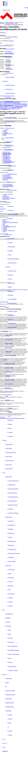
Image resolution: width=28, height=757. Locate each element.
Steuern (6, 2)
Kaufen (4, 220)
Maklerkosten (6, 178)
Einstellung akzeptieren (5, 418)
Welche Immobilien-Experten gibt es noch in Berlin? (12, 120)
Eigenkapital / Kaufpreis (8, 185)
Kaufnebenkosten (6, 174)
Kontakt (1, 206)
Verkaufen (5, 230)
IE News (25, 7)
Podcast (4, 134)
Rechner (6, 4)
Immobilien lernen (7, 147)
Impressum (15, 289)
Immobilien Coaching (7, 161)
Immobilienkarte (6, 156)
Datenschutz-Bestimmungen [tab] (6, 411)
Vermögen (5, 229)
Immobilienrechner (7, 154)
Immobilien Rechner (7, 170)
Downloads (5, 132)
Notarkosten (5, 179)
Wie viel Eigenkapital (7, 184)
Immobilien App (6, 155)
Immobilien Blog (6, 162)
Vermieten (5, 227)
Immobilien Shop (6, 159)
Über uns (12, 128)
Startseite (2, 22)
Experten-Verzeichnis (9, 22)
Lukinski (25, 289)
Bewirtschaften (6, 226)
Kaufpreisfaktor (6, 196)
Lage (4, 224)
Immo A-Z (5, 219)
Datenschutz (2, 417)
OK (1, 306)
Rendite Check (6, 199)
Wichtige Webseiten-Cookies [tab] (6, 331)
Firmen (6, 5)
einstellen (4, 306)
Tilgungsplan (5, 186)
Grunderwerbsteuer (7, 177)
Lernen (6, 1)
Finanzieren (5, 225)
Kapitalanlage (6, 221)
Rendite (4, 223)
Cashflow (5, 194)
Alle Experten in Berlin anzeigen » (7, 95)
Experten (5, 130)
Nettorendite (5, 197)
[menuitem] (15, 1)
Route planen (3, 45)
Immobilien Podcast (7, 160)
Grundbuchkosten (6, 176)
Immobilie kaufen (6, 152)
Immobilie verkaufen (7, 153)
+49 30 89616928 (8, 51)
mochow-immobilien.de (9, 53)
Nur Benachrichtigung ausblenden (17, 418)
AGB (6, 290)
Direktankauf (3, 208)
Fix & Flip (5, 195)
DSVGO (2, 290)
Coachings (5, 131)
